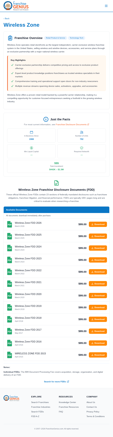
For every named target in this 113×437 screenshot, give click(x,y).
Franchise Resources (69, 407)
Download (99, 224)
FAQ (61, 411)
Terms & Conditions (96, 416)
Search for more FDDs (55, 381)
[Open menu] (106, 6)
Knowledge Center (67, 402)
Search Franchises (40, 402)
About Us (91, 402)
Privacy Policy (93, 411)
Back (6, 18)
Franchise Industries (40, 407)
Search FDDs (37, 411)
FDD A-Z (35, 416)
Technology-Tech (76, 38)
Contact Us (92, 407)
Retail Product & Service (55, 38)
